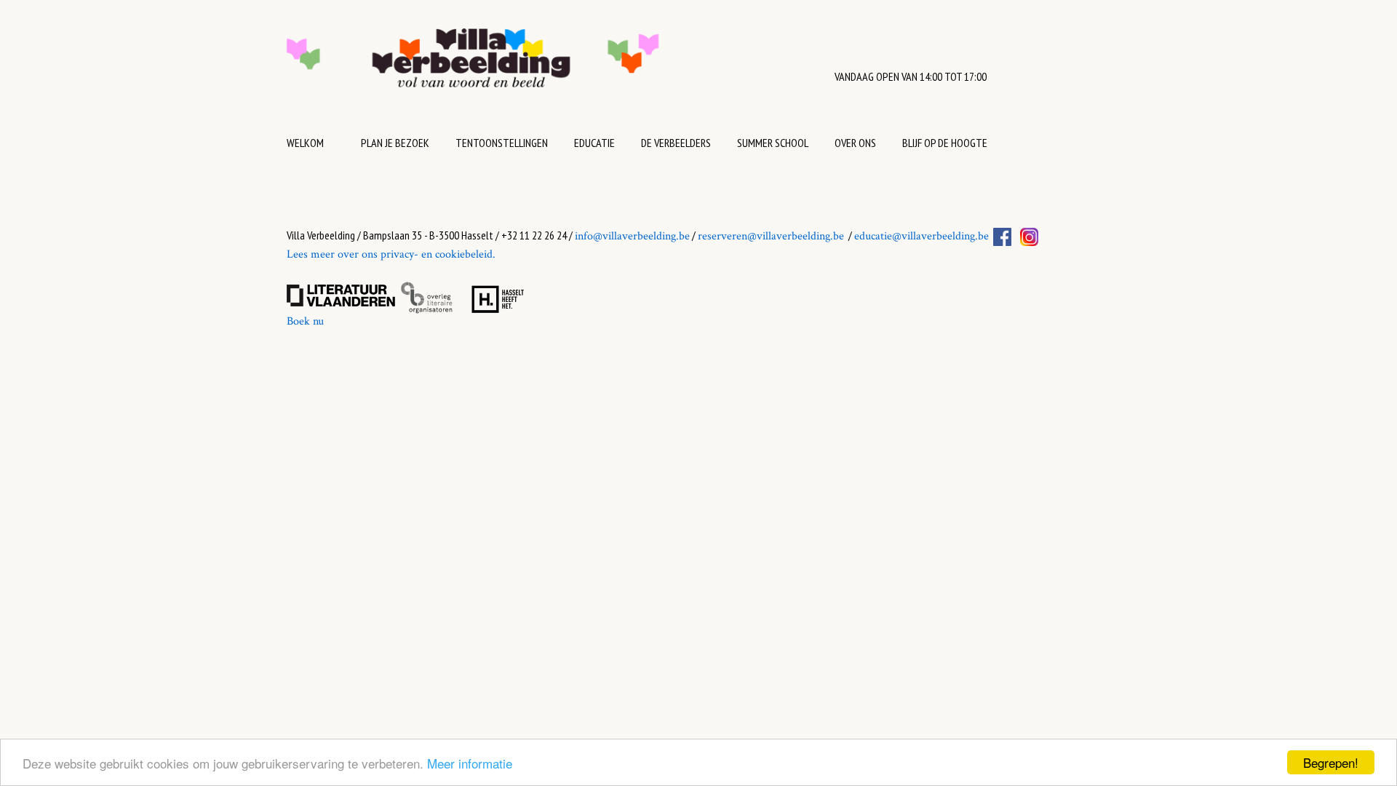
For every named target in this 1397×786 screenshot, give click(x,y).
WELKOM (305, 142)
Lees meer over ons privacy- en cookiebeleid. (391, 254)
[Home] (518, 65)
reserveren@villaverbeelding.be (771, 236)
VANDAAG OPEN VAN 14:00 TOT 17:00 (911, 76)
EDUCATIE (594, 142)
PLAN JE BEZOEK (395, 142)
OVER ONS (855, 142)
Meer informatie (469, 763)
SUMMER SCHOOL (772, 142)
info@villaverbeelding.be (632, 236)
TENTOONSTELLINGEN (501, 142)
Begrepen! (1330, 762)
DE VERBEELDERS (676, 142)
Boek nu (305, 321)
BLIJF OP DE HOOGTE (944, 142)
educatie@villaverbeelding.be (921, 236)
